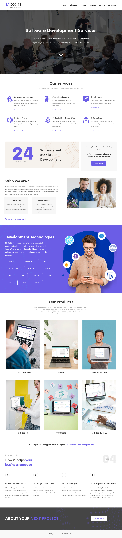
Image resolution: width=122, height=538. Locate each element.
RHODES (65, 534)
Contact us (99, 163)
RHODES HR (22, 433)
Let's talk (100, 519)
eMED (61, 372)
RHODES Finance (99, 372)
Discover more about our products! (80, 445)
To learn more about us (14, 219)
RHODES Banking (99, 433)
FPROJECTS (61, 433)
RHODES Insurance (22, 372)
